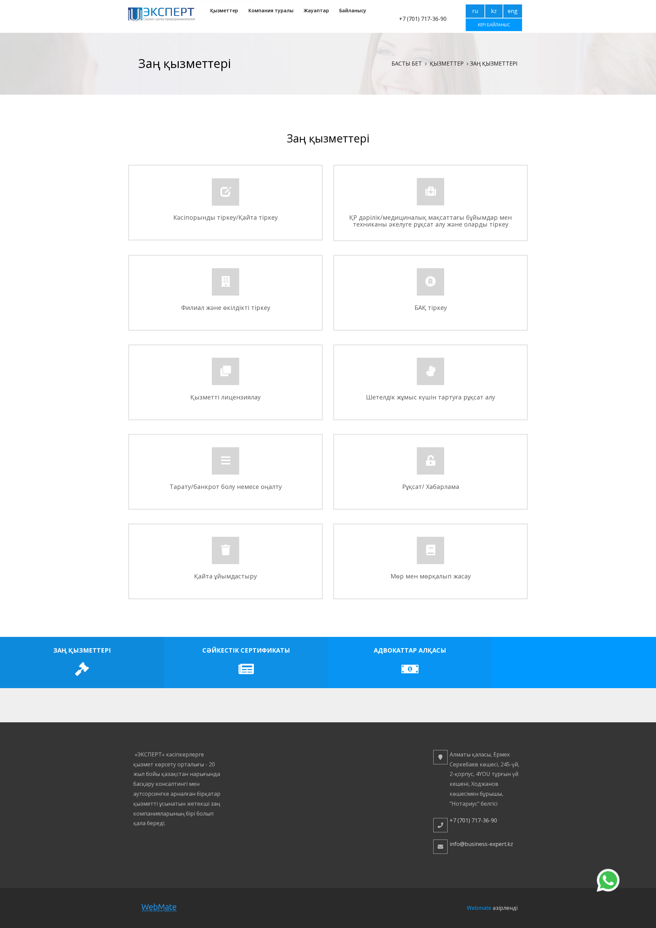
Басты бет (407, 63)
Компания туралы (270, 10)
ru (475, 11)
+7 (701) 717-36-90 (423, 19)
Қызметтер (224, 10)
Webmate (479, 908)
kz (494, 11)
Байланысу (352, 10)
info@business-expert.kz (481, 844)
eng (513, 11)
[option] (82, 662)
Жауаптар (316, 10)
